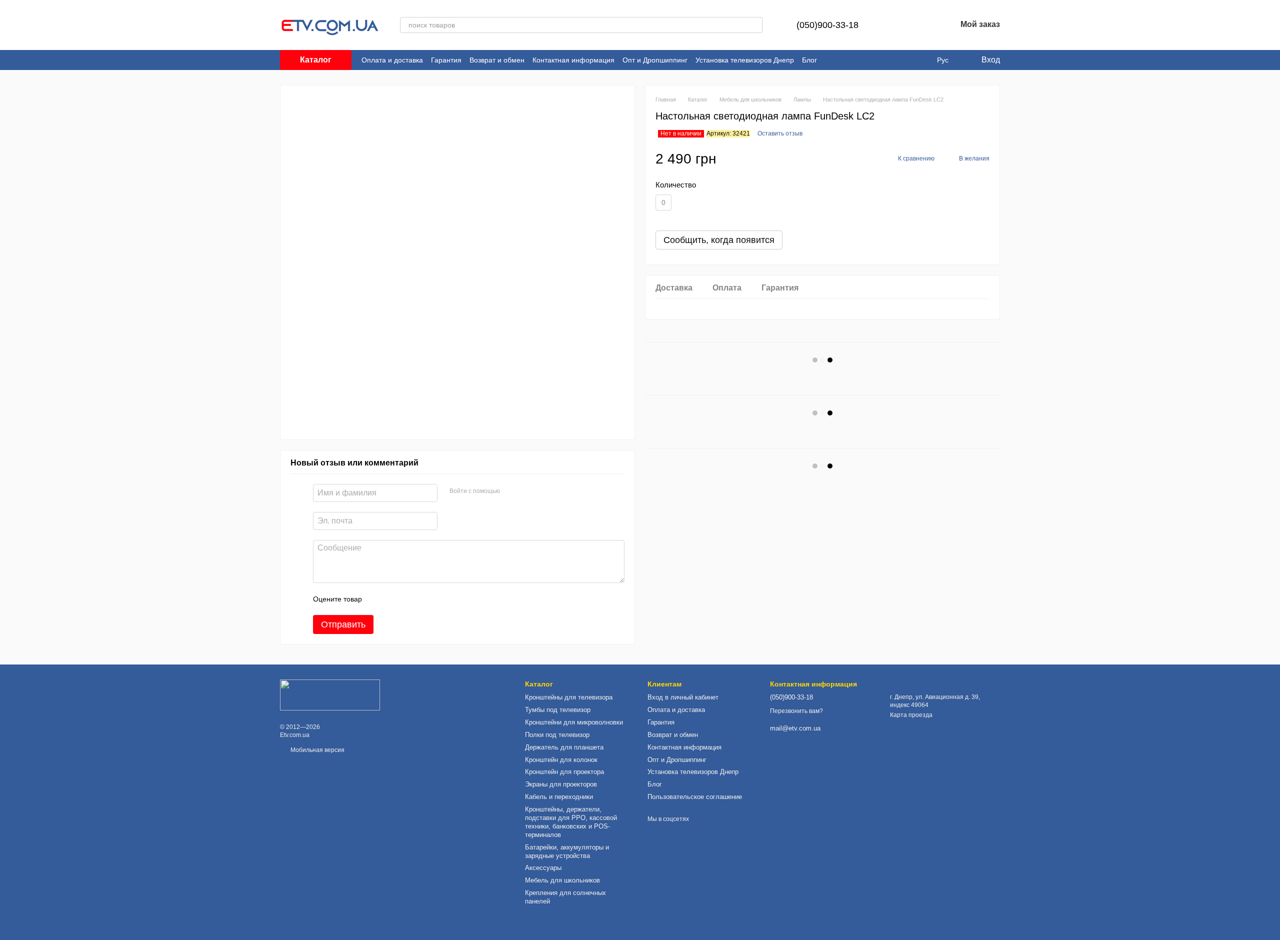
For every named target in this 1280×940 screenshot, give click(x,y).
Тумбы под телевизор (557, 710)
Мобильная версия (316, 750)
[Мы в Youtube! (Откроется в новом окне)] (909, 60)
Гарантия (446, 60)
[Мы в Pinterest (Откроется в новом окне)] (921, 60)
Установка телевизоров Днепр (745, 60)
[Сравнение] (896, 25)
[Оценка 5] (442, 599)
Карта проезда (911, 715)
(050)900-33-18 (827, 25)
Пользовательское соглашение (695, 796)
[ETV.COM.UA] (330, 694)
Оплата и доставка (392, 60)
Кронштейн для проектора (564, 772)
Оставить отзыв (780, 133)
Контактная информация (573, 60)
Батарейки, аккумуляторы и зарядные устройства (567, 852)
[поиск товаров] (754, 25)
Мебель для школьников (562, 880)
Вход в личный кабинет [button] (683, 697)
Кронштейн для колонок (561, 760)
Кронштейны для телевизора (568, 697)
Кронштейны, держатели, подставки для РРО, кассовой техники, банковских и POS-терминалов (571, 822)
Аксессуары (543, 868)
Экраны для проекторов (561, 784)
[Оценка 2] (394, 599)
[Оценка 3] (410, 599)
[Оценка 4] (426, 599)
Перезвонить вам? (796, 711)
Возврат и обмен (497, 60)
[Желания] (922, 25)
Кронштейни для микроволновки (574, 722)
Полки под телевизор (557, 734)
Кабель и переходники (559, 796)
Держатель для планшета (564, 747)
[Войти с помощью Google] (527, 492)
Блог (809, 60)
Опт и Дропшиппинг (655, 60)
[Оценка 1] (378, 599)
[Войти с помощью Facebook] (511, 492)
